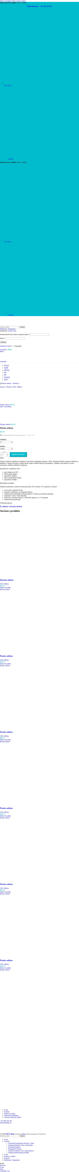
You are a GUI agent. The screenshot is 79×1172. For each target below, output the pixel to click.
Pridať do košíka (18, 454)
